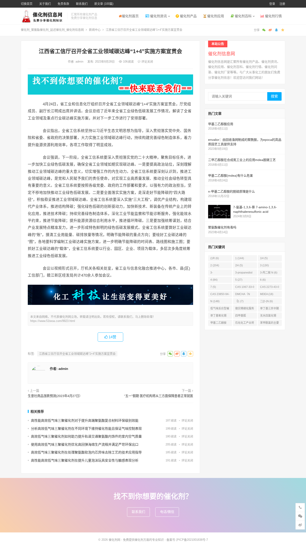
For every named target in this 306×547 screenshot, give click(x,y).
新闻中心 (95, 29)
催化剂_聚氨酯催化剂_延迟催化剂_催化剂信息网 (52, 29)
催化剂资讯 (158, 16)
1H (264, 258)
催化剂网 (114, 539)
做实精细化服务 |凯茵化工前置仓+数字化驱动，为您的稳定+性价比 (245, 309)
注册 (282, 3)
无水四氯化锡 (268, 316)
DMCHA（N (242, 295)
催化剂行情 (273, 16)
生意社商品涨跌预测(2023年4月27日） (55, 396)
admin (79, 61)
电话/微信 (167, 512)
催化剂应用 (215, 16)
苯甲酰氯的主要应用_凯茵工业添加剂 (269, 323)
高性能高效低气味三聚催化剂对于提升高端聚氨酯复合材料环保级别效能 (84, 420)
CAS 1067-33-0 (244, 287)
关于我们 (45, 3)
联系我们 (82, 3)
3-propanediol (243, 273)
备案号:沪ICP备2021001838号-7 (187, 539)
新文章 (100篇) (103, 3)
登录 (272, 3)
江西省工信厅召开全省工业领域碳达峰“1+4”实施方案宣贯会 (77, 353)
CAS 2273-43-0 (269, 287)
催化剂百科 (243, 16)
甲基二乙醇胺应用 (220, 124)
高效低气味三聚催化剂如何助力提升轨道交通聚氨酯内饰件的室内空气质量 (86, 436)
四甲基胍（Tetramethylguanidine (244, 316)
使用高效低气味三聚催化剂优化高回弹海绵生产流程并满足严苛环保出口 (84, 444)
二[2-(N (266, 301)
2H (239, 265)
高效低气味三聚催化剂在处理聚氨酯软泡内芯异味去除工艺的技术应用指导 (86, 452)
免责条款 (63, 3)
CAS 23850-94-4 (219, 295)
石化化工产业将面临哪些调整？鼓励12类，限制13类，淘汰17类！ (244, 323)
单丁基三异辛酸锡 (269, 309)
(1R (214, 258)
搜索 (274, 96)
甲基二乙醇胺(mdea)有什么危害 (230, 175)
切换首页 (26, 3)
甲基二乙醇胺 (218, 323)
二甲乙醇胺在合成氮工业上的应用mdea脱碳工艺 (242, 160)
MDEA (266, 294)
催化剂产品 (188, 16)
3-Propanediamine (219, 273)
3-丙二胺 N (268, 272)
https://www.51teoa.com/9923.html (52, 321)
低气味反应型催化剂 (219, 309)
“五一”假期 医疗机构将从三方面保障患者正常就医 (158, 396)
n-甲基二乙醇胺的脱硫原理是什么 (231, 191)
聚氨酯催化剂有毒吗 (222, 227)
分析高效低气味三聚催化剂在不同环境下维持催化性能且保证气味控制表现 (86, 428)
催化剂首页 (130, 16)
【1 (239, 301)
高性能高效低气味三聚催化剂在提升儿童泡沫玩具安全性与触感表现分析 (84, 460)
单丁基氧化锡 (218, 316)
